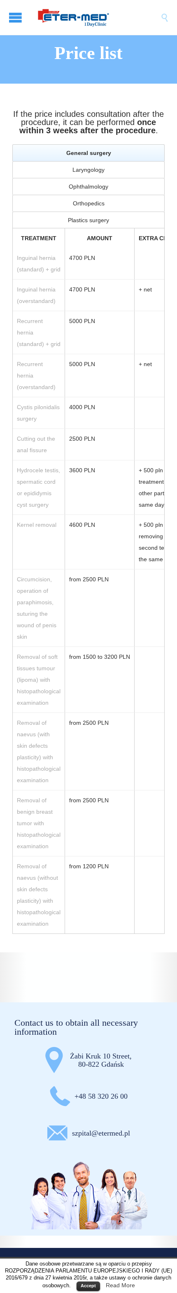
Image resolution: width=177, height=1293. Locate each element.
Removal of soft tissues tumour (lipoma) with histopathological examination (39, 679)
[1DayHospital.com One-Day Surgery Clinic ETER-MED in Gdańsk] (97, 17)
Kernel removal (36, 524)
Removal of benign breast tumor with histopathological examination (39, 823)
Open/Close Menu (16, 17)
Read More (120, 1285)
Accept (88, 1285)
